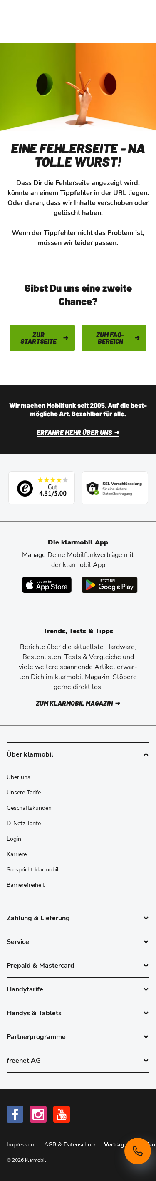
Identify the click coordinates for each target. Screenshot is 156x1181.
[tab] (78, 918)
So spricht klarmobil (33, 870)
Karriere (17, 854)
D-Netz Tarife (24, 823)
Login (14, 839)
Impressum (22, 1145)
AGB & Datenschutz (70, 1145)
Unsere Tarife (24, 792)
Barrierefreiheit (26, 885)
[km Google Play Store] (110, 585)
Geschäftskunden (29, 808)
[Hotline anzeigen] (137, 1151)
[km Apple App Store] (47, 585)
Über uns (18, 777)
